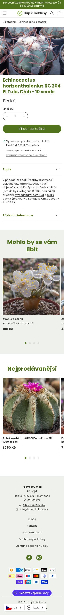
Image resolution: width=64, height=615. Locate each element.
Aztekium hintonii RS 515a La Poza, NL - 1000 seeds (28, 440)
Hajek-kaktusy (37, 602)
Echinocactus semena (33, 22)
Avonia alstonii (13, 319)
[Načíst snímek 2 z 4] (30, 343)
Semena (10, 22)
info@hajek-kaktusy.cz (34, 509)
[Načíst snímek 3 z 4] (34, 343)
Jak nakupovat (32, 532)
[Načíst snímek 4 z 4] (38, 343)
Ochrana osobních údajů (32, 546)
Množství (8, 109)
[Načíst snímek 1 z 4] (25, 343)
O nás (32, 519)
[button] (52, 13)
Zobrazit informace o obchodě (26, 155)
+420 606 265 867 (34, 505)
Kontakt (32, 525)
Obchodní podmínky (32, 539)
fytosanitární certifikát (42, 187)
